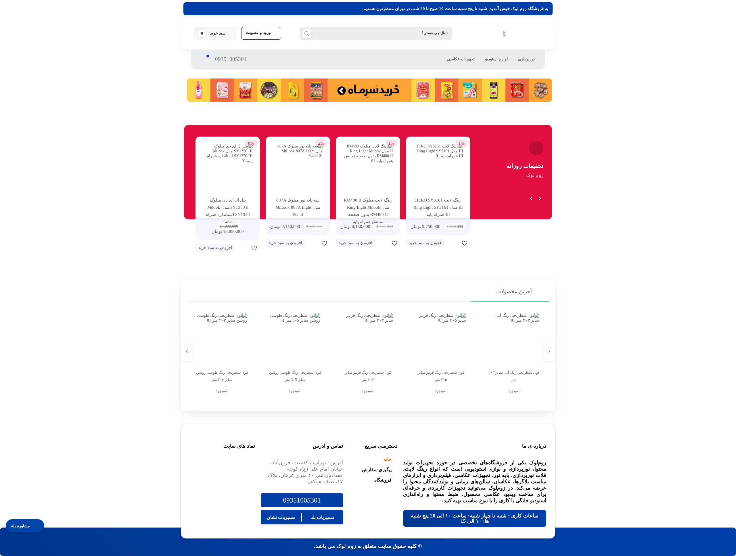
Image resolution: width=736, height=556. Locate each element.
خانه (388, 459)
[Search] (307, 33)
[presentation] (539, 196)
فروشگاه (383, 480)
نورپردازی (526, 59)
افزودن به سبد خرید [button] (425, 243)
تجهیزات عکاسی (461, 59)
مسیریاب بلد (322, 517)
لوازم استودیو (496, 59)
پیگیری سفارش (377, 469)
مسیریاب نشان (281, 517)
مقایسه (453, 243)
